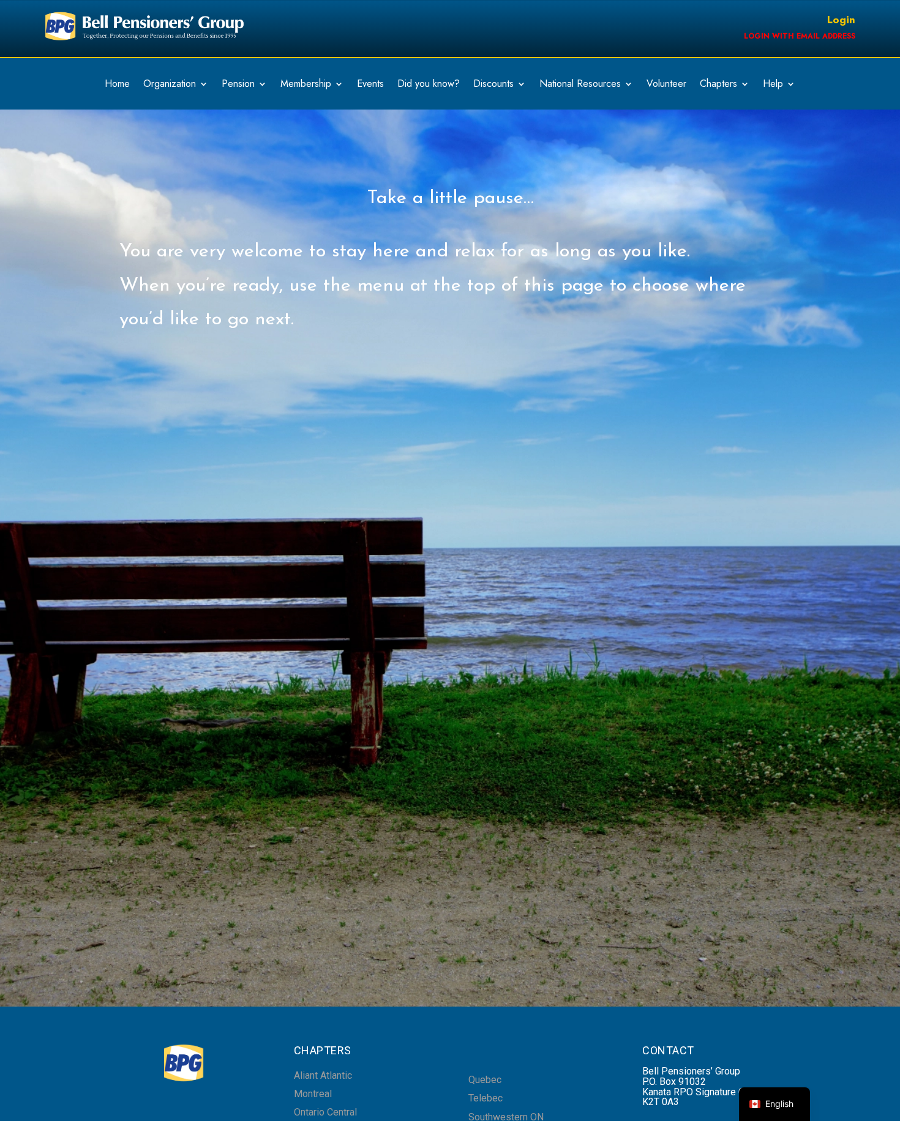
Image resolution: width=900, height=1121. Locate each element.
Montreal (313, 1094)
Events (370, 85)
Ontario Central (325, 1112)
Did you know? (428, 85)
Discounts (493, 85)
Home (117, 85)
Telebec (485, 1098)
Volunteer (666, 85)
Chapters (718, 85)
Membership (305, 85)
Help (773, 85)
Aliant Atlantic (323, 1075)
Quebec (484, 1080)
